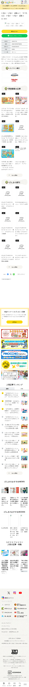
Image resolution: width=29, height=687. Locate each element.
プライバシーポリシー (19, 641)
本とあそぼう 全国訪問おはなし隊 (10, 632)
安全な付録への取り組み (21, 643)
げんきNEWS (14, 5)
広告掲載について (8, 641)
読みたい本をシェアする (16, 36)
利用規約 (19, 638)
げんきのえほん (22, 5)
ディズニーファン (6, 626)
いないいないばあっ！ (20, 8)
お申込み (14, 322)
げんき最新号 (6, 5)
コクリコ (24, 575)
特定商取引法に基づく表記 (8, 643)
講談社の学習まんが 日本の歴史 (9, 629)
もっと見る (14, 175)
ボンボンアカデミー (6, 623)
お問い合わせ (12, 638)
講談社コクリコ (13, 571)
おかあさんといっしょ (8, 8)
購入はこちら (14, 31)
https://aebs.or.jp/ (14, 667)
